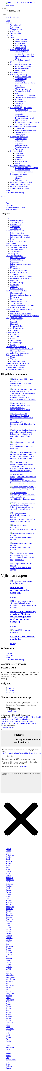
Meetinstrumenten (21, 110)
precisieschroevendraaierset (11, 721)
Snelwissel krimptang (23, 77)
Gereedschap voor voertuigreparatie (23, 126)
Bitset (17, 58)
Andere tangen (20, 48)
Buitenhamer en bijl (22, 180)
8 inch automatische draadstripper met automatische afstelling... (22, 470)
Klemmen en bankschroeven (25, 112)
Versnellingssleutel (22, 68)
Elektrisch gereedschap (18, 75)
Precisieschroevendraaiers (24, 54)
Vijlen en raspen (21, 120)
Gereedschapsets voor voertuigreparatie (23, 134)
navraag (13, 597)
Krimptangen (20, 81)
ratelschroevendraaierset (10, 723)
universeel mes (27, 721)
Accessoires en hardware (19, 188)
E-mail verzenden (7, 727)
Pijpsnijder (19, 141)
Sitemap (15, 717)
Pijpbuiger (19, 99)
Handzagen (19, 114)
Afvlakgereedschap (22, 147)
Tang (12, 37)
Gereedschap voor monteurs (20, 166)
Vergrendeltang (20, 46)
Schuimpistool (20, 159)
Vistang (18, 178)
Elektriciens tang (21, 79)
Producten (9, 35)
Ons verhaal (14, 27)
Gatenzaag (19, 149)
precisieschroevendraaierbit (11, 719)
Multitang (18, 176)
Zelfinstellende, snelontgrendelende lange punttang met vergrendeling (23, 482)
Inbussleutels (19, 128)
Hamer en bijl (15, 62)
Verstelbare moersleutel (23, 66)
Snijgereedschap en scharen (25, 83)
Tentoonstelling (16, 33)
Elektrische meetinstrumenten (26, 95)
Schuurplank (19, 155)
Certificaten (14, 31)
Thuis (8, 21)
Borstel (17, 164)
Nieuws (8, 190)
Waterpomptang (21, 139)
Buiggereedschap (21, 145)
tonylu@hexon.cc (12, 17)
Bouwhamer (19, 153)
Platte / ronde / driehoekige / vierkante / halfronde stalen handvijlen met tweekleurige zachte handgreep (23, 616)
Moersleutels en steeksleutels (20, 64)
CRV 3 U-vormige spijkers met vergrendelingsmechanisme (21, 508)
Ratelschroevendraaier (23, 60)
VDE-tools (19, 93)
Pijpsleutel (19, 143)
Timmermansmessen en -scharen (27, 122)
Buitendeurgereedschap (19, 174)
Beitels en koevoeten (22, 124)
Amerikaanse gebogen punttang (22, 489)
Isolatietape (19, 104)
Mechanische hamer (22, 170)
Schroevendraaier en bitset (24, 56)
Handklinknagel (21, 161)
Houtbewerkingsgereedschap (21, 108)
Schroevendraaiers (21, 52)
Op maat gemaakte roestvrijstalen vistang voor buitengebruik (22, 520)
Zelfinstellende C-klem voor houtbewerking (20, 384)
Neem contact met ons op (15, 193)
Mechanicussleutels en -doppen (26, 168)
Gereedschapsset (16, 72)
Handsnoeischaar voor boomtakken (23, 529)
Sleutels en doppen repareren (25, 130)
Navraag (4, 679)
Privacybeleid (36, 717)
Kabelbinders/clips (22, 101)
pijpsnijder (25, 719)
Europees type (20, 43)
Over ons (9, 653)
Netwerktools (20, 87)
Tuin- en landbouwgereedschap (21, 172)
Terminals (18, 106)
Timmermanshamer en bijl (24, 118)
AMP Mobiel (24, 717)
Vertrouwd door (16, 29)
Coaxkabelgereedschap (23, 91)
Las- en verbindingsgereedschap (22, 182)
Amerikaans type (21, 41)
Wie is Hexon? (15, 25)
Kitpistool (18, 157)
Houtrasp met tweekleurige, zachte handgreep (19, 590)
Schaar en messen (16, 289)
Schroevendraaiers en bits (19, 50)
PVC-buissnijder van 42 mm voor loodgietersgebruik (22, 559)
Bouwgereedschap (17, 151)
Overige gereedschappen (19, 186)
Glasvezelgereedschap (23, 89)
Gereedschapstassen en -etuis (25, 97)
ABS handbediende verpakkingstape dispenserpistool (22, 498)
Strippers (18, 85)
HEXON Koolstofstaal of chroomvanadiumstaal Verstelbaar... (23, 399)
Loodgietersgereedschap (19, 137)
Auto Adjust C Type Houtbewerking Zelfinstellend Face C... (23, 424)
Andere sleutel (20, 70)
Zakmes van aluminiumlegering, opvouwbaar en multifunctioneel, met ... (22, 436)
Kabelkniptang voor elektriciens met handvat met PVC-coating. (22, 457)
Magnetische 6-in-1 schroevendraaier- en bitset (20, 409)
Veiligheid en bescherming (20, 184)
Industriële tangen (21, 39)
